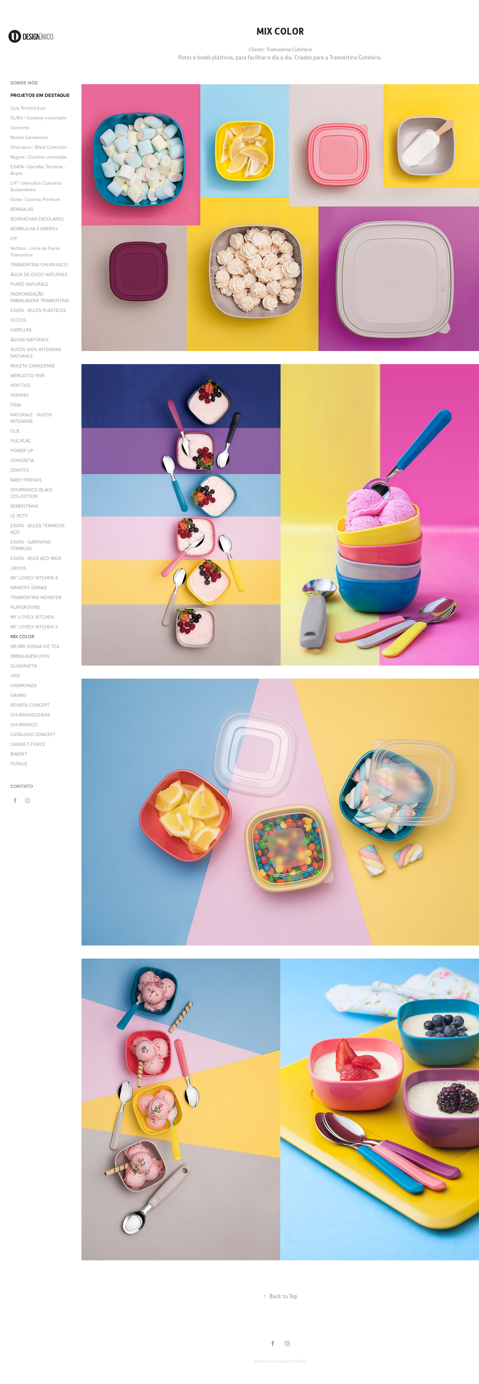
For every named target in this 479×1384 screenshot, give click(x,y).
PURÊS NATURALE (29, 284)
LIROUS (18, 568)
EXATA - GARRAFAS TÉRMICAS (30, 545)
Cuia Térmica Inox (28, 108)
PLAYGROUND (25, 607)
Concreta (19, 127)
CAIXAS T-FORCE (27, 744)
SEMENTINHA (24, 506)
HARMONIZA (23, 685)
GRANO (18, 695)
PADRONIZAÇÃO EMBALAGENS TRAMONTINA (39, 297)
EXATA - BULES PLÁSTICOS (38, 310)
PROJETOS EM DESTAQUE (40, 95)
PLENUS (18, 764)
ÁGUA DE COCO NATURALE (39, 274)
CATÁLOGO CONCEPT (33, 734)
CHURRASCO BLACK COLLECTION (31, 493)
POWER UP (21, 450)
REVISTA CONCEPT (30, 705)
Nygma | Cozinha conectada (38, 157)
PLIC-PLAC (20, 441)
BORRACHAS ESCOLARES (37, 219)
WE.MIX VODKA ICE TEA (34, 646)
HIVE (15, 675)
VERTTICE (20, 385)
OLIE (15, 431)
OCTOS (18, 320)
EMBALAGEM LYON (29, 656)
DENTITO (19, 470)
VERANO (19, 395)
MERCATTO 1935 (27, 375)
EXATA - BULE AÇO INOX (35, 558)
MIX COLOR (22, 636)
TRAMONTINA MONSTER (36, 597)
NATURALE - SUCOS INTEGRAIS (31, 417)
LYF (14, 238)
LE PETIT (19, 516)
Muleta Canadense (29, 137)
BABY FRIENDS (26, 480)
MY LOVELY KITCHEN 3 (34, 626)
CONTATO (21, 786)
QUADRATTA (23, 666)
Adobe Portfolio (291, 1361)
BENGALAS (21, 209)
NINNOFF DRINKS (28, 587)
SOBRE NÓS (24, 82)
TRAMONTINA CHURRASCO (39, 264)
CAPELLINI (20, 330)
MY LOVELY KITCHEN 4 (34, 578)
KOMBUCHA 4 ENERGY (34, 228)
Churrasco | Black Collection (38, 147)
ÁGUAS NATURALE (29, 339)
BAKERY (18, 754)
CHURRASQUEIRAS (30, 715)
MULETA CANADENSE (32, 365)
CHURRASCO (24, 724)
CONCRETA (22, 460)
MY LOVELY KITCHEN (32, 617)
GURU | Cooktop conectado (38, 118)
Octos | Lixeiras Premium (35, 199)
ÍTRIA (15, 405)
